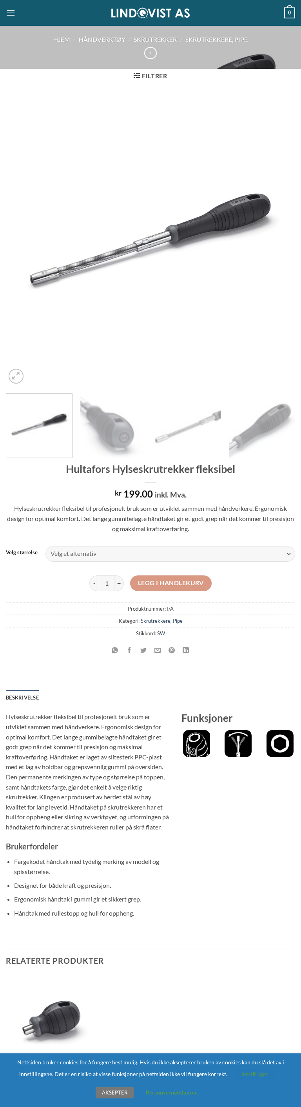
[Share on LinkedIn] (186, 650)
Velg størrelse (22, 552)
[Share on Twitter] (143, 650)
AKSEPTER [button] (114, 1092)
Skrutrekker (155, 39)
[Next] (279, 241)
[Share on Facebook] (129, 650)
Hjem (61, 39)
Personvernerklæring (172, 1092)
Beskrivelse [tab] (22, 697)
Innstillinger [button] (254, 1074)
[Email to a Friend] (157, 650)
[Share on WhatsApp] (115, 650)
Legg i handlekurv (171, 582)
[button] (10, 12)
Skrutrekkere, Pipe (216, 39)
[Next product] (150, 53)
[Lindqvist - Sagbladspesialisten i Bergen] (150, 13)
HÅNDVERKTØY (102, 39)
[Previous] (22, 241)
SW (161, 633)
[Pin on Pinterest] (171, 650)
